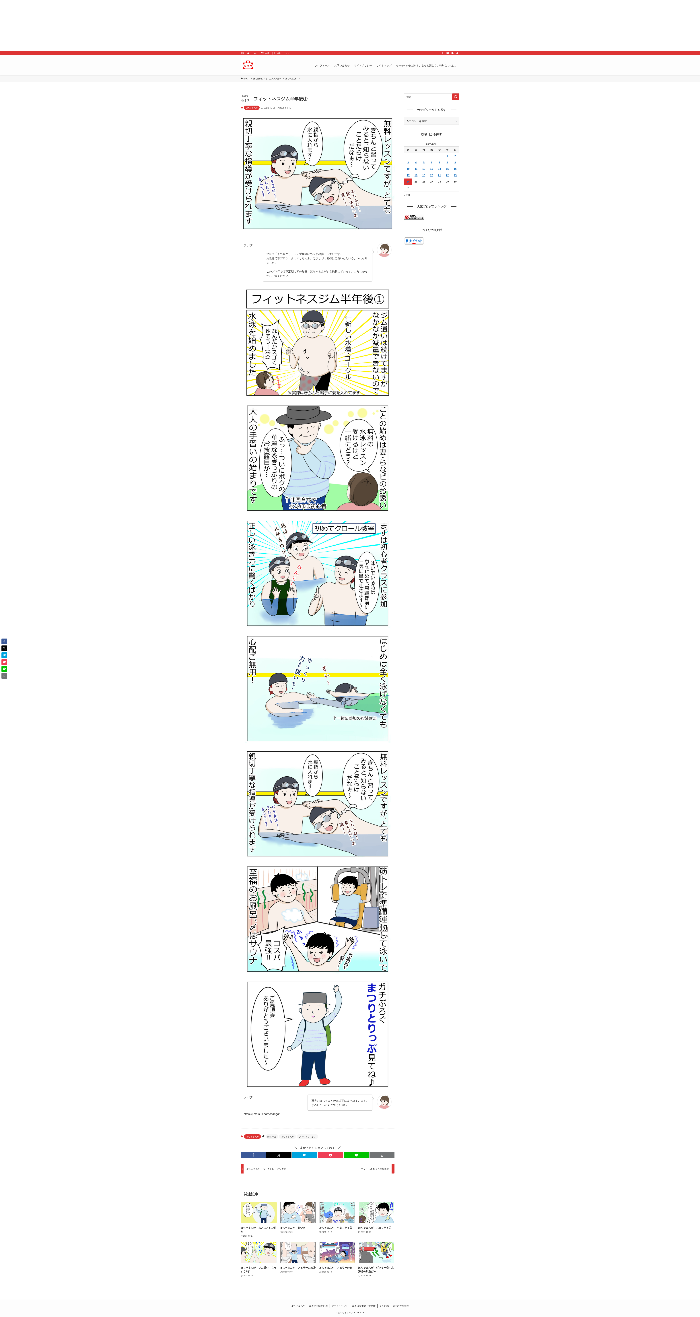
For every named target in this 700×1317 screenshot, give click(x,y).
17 (408, 175)
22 (447, 175)
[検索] (457, 53)
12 (423, 168)
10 (408, 168)
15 (447, 168)
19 (423, 175)
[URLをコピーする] (382, 1155)
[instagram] (447, 53)
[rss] (452, 53)
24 (408, 181)
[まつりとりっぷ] (248, 65)
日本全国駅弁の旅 (318, 1305)
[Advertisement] (109, 25)
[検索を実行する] (455, 96)
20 (431, 175)
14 (439, 168)
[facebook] (442, 53)
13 (431, 168)
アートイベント (340, 1305)
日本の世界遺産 (400, 1305)
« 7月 (407, 195)
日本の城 (384, 1305)
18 (416, 175)
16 (455, 168)
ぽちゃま (271, 1136)
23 (455, 175)
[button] (253, 1155)
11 (416, 168)
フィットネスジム (307, 1136)
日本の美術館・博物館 (364, 1305)
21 (439, 175)
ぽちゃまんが (252, 107)
